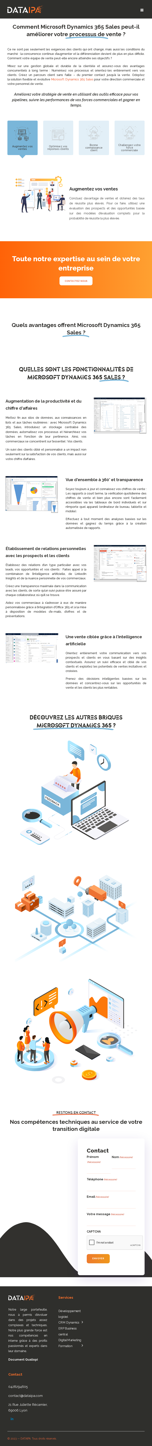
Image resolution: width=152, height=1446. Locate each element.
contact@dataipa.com (25, 1396)
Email (98, 1196)
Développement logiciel (69, 1313)
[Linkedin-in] (12, 1419)
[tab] (22, 138)
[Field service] (76, 912)
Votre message (105, 1214)
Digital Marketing (69, 1340)
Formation (65, 1346)
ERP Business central (67, 1331)
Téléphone (102, 1179)
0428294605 (18, 1387)
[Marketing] (76, 1031)
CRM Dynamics (68, 1322)
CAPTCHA (94, 1231)
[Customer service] (76, 792)
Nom (122, 1157)
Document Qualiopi (23, 1359)
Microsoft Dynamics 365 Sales (72, 79)
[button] (142, 10)
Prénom (93, 1159)
